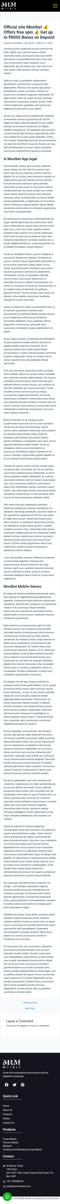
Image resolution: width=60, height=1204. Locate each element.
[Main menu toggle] (55, 6)
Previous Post (30, 1003)
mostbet (32, 925)
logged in (24, 1025)
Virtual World (52, 1198)
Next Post (30, 1008)
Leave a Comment (13, 43)
